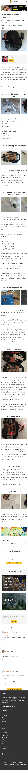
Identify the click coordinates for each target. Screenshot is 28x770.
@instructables (8, 751)
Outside (4, 726)
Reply (14, 646)
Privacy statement (7, 762)
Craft (3, 719)
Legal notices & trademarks (10, 767)
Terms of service (18, 760)
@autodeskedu (7, 754)
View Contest (14, 543)
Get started (4, 737)
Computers (17, 20)
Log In (14, 621)
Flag (5, 643)
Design (3, 717)
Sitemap (4, 742)
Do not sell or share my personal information (14, 764)
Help (3, 739)
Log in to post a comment (14, 689)
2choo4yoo (8, 671)
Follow (11, 60)
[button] (2, 2)
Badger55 (7, 632)
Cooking (4, 721)
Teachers (4, 728)
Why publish (5, 735)
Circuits (11, 20)
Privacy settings (17, 762)
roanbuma (5, 20)
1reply (4, 666)
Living (3, 724)
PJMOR (7, 651)
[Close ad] (26, 6)
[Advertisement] (14, 8)
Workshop (4, 715)
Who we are (5, 744)
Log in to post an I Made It (14, 563)
